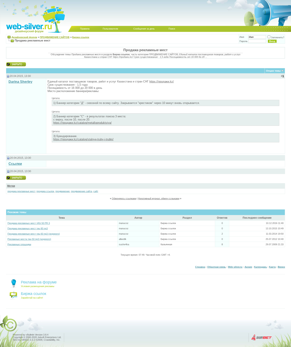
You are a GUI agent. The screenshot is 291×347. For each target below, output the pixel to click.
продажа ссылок (45, 191)
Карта (272, 267)
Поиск (172, 28)
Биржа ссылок (80, 37)
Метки (11, 185)
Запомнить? (277, 37)
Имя (241, 37)
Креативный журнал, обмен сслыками (158, 198)
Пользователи (110, 28)
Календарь (260, 267)
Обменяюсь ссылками (124, 198)
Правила (84, 28)
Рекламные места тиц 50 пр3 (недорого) (29, 239)
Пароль (243, 41)
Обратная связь (216, 267)
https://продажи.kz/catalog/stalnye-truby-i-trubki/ (83, 139)
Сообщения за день (144, 28)
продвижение (62, 191)
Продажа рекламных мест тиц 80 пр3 (27, 228)
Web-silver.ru (235, 267)
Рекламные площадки (19, 244)
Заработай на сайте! (32, 297)
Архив (248, 267)
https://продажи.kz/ (161, 81)
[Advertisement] (97, 163)
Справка (200, 267)
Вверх (281, 267)
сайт (95, 191)
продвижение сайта (81, 191)
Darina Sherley (20, 82)
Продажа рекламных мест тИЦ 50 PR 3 (28, 223)
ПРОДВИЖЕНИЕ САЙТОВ (54, 37)
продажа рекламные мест (21, 191)
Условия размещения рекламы (37, 286)
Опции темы (273, 70)
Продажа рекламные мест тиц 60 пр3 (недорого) (33, 233)
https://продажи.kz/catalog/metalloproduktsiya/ (82, 122)
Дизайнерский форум (24, 37)
